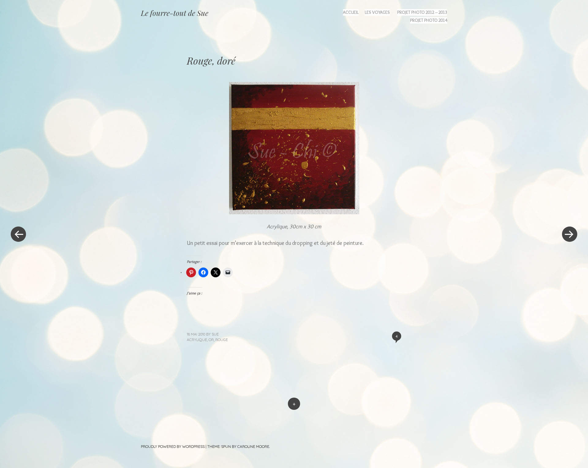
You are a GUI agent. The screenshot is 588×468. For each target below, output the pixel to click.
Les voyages (377, 12)
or (211, 339)
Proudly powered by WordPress (173, 446)
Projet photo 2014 (428, 20)
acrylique (197, 339)
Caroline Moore (253, 446)
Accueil (351, 12)
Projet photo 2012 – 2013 (422, 12)
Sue (215, 334)
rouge (221, 339)
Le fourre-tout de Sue (174, 13)
